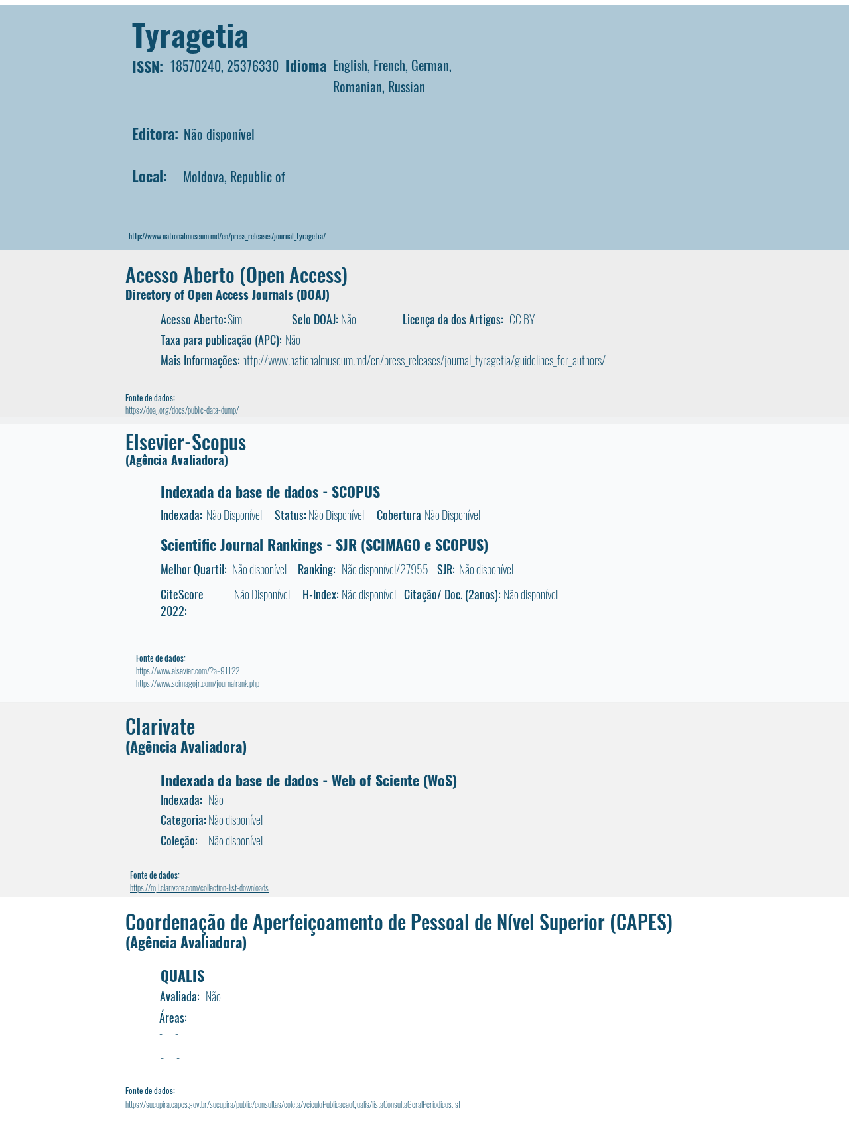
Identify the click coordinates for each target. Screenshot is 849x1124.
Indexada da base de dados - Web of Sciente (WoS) (309, 779)
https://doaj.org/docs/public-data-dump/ (182, 409)
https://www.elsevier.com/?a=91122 (187, 670)
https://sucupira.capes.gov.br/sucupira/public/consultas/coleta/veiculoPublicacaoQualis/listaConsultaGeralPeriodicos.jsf (292, 1104)
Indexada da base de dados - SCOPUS (270, 491)
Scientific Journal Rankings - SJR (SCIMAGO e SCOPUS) (324, 544)
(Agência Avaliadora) (176, 459)
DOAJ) (315, 294)
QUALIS (182, 975)
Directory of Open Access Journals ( (212, 294)
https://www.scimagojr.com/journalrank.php (197, 683)
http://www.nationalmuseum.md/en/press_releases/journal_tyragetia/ (227, 235)
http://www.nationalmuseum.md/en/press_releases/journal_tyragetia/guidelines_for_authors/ (424, 360)
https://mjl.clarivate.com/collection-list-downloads (199, 887)
